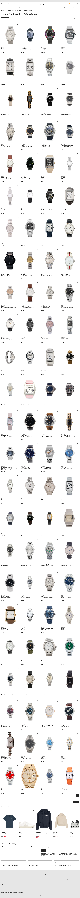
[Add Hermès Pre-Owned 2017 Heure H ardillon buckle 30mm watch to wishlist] (18, 604)
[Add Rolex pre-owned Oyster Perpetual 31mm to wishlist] (18, 378)
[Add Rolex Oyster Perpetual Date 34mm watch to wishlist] (77, 282)
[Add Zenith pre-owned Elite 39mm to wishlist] (37, 314)
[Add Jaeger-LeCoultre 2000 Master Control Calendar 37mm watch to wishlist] (37, 475)
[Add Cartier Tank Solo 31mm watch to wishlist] (77, 475)
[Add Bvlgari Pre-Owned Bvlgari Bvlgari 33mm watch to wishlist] (18, 572)
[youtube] (67, 879)
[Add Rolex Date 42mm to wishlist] (18, 346)
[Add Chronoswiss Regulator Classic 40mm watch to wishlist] (77, 443)
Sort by (74, 18)
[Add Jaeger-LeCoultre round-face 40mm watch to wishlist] (37, 443)
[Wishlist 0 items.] (74, 3)
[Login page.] (72, 3)
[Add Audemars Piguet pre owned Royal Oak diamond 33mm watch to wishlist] (57, 540)
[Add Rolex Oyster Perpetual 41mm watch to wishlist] (77, 636)
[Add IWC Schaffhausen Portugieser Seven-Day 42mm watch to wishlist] (77, 540)
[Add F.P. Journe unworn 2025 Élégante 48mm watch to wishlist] (57, 24)
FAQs (30, 863)
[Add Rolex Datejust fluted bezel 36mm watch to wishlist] (57, 250)
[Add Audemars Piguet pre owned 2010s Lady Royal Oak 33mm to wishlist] (77, 121)
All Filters (4, 18)
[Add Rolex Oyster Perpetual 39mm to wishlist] (18, 701)
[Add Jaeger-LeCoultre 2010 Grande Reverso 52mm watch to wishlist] (77, 185)
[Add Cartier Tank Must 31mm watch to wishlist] (57, 217)
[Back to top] (77, 795)
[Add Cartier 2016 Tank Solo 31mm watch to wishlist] (37, 56)
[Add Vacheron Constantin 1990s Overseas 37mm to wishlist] (57, 282)
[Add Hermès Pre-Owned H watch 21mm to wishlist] (77, 668)
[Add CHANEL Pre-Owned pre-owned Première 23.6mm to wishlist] (18, 733)
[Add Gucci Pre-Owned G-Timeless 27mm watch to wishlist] (57, 314)
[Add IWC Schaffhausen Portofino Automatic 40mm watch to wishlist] (37, 411)
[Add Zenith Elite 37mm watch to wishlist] (77, 217)
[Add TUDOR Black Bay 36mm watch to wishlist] (57, 56)
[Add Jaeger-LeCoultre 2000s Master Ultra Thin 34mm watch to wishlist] (37, 282)
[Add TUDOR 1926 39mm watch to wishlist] (57, 475)
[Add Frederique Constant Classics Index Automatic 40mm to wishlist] (57, 89)
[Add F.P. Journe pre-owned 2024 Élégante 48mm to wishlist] (18, 507)
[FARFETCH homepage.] (40, 4)
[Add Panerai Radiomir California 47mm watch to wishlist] (57, 411)
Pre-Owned (9, 10)
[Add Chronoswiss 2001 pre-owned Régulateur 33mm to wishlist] (57, 507)
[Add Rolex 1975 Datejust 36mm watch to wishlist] (18, 121)
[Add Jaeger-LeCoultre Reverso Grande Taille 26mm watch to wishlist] (77, 314)
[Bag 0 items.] (77, 3)
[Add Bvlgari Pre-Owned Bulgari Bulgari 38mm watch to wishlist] (18, 250)
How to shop (5, 863)
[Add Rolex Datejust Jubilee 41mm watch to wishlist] (37, 540)
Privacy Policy (49, 854)
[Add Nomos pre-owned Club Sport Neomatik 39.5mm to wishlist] (18, 282)
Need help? (57, 863)
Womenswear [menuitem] (4, 3)
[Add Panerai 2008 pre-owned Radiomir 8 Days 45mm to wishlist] (37, 636)
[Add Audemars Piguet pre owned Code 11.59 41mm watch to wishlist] (57, 604)
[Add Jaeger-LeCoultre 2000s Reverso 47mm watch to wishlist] (57, 346)
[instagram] (61, 879)
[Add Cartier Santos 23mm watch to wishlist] (77, 507)
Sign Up (43, 850)
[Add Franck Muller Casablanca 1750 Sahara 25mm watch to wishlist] (18, 153)
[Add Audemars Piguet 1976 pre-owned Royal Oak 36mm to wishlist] (77, 56)
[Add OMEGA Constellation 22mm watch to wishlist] (18, 185)
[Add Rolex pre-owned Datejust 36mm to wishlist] (37, 572)
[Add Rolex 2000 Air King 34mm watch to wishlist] (18, 24)
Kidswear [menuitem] (15, 3)
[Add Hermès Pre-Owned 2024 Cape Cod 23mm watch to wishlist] (18, 411)
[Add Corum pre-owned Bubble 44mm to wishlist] (18, 636)
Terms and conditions (12, 892)
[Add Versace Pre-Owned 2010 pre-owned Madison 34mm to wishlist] (77, 89)
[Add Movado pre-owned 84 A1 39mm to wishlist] (18, 89)
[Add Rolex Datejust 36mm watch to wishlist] (37, 701)
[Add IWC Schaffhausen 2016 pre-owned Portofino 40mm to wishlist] (18, 314)
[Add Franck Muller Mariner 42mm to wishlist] (77, 378)
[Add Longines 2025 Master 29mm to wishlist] (77, 153)
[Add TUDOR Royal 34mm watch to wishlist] (18, 217)
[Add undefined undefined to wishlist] (16, 810)
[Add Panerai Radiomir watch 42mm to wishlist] (77, 701)
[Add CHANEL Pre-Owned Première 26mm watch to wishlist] (37, 89)
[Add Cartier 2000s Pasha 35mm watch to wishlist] (57, 636)
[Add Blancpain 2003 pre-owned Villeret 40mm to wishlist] (37, 185)
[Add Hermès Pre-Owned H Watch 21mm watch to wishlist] (77, 765)
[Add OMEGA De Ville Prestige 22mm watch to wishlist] (37, 250)
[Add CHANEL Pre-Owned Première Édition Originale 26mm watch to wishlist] (77, 411)
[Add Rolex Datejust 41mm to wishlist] (37, 604)
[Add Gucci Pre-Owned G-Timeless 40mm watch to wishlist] (77, 250)
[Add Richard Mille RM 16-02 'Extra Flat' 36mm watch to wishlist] (57, 153)
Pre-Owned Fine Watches (16, 10)
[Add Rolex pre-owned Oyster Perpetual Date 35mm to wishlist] (18, 668)
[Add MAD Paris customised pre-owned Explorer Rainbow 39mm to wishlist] (37, 153)
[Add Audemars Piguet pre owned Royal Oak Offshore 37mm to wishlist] (57, 701)
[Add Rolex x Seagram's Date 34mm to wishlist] (37, 765)
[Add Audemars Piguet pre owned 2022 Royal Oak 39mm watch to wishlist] (57, 443)
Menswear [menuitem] (10, 3)
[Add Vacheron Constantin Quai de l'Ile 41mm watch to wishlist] (57, 121)
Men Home (3, 10)
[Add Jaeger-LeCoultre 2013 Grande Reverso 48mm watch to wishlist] (18, 56)
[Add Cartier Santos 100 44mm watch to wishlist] (37, 378)
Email (42, 845)
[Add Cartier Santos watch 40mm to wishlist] (77, 24)
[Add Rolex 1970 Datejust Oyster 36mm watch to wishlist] (57, 572)
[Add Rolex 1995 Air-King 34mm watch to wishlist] (37, 733)
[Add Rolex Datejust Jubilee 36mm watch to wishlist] (77, 572)
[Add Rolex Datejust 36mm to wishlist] (77, 733)
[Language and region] (69, 3)
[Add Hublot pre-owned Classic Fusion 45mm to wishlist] (37, 121)
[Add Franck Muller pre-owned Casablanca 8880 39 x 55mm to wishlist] (37, 24)
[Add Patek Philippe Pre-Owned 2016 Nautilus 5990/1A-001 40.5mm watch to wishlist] (37, 217)
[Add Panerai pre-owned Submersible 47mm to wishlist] (57, 378)
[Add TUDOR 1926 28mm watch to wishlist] (77, 604)
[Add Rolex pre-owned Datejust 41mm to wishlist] (18, 540)
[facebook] (64, 879)
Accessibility (20, 892)
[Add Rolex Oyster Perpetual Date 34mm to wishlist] (18, 475)
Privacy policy (4, 892)
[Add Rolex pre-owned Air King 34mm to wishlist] (57, 668)
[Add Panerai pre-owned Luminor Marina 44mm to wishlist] (77, 346)
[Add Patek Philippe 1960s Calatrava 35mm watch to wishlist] (37, 668)
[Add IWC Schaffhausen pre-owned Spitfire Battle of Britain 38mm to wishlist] (37, 507)
